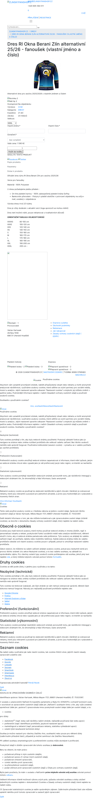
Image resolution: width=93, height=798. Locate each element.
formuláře (57, 557)
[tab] (46, 163)
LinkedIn (8, 665)
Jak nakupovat (59, 331)
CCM (20, 107)
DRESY (34, 31)
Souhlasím (17, 501)
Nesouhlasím (48, 406)
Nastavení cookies (53, 372)
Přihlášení (33, 17)
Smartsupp (9, 673)
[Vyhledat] (38, 27)
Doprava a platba (60, 323)
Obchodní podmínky (61, 325)
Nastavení (58, 406)
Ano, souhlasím (36, 406)
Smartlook (9, 670)
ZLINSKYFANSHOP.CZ (18, 31)
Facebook (9, 659)
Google (8, 662)
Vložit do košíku (15, 151)
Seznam (8, 667)
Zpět (2, 687)
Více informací (6, 501)
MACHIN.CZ (80, 375)
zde (8, 557)
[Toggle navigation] (31, 21)
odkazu (9, 775)
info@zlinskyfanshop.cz (40, 1)
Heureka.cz (9, 675)
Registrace (45, 17)
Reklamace (57, 328)
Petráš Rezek (33, 683)
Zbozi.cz (8, 678)
